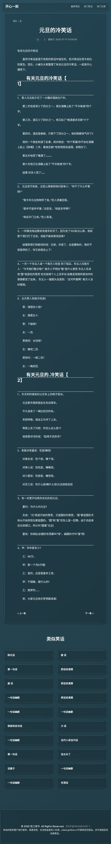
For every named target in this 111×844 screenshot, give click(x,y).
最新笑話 (75, 6)
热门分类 (101, 6)
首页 (15, 21)
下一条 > (89, 613)
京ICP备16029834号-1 (78, 826)
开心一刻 (11, 6)
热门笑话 (88, 6)
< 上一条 (21, 613)
